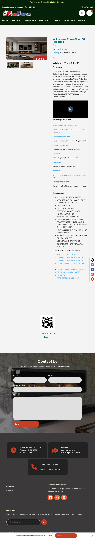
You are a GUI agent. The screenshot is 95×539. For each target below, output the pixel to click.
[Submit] (44, 522)
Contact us (10, 487)
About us (9, 490)
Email (51, 375)
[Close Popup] (92, 535)
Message (17, 395)
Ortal (54, 45)
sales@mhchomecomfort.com (13, 7)
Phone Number (19, 385)
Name (16, 375)
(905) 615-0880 (31, 7)
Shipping (56, 53)
